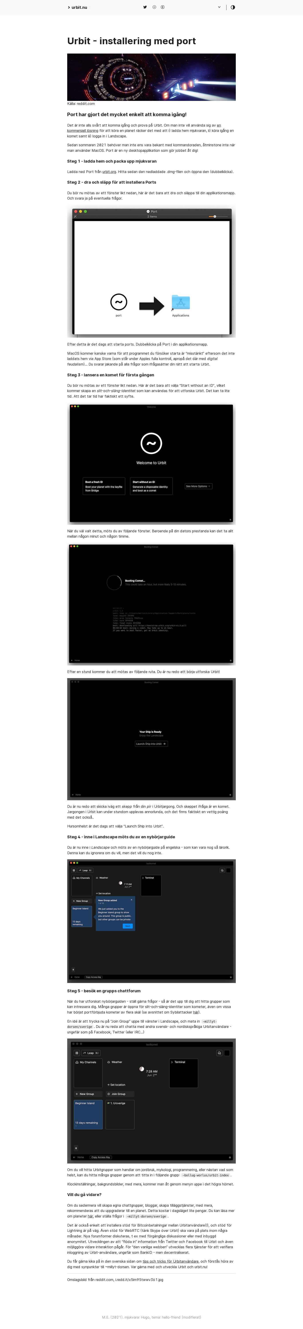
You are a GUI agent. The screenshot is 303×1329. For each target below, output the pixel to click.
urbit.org (109, 171)
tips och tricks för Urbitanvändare (171, 1261)
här (195, 1012)
